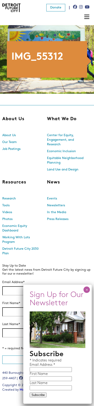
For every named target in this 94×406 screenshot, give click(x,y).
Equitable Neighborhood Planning (65, 161)
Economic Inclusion (61, 151)
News (53, 182)
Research (9, 198)
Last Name (11, 324)
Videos (7, 212)
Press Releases (57, 219)
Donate (55, 7)
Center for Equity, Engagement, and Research (60, 140)
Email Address (13, 282)
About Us (13, 119)
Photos (7, 219)
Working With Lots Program (16, 240)
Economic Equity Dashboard (14, 228)
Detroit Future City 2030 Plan (20, 251)
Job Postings (11, 149)
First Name (11, 303)
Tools (6, 205)
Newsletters (56, 205)
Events (52, 198)
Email (35, 365)
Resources (14, 182)
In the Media (56, 212)
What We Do (62, 119)
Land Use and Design (62, 169)
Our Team (9, 142)
